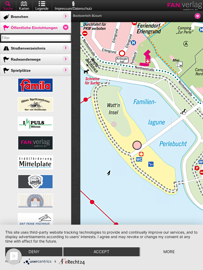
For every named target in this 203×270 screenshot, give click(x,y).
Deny (34, 251)
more (169, 251)
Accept (101, 251)
